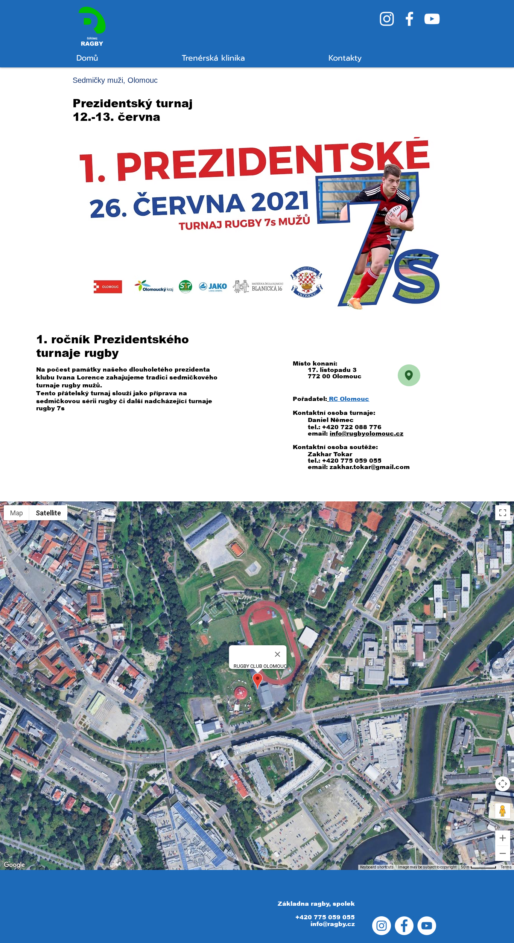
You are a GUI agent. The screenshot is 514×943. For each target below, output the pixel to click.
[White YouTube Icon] (432, 18)
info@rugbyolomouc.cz (366, 433)
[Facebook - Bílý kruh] (404, 925)
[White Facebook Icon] (409, 18)
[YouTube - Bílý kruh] (426, 925)
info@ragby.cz (332, 924)
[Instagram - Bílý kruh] (381, 925)
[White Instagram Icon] (386, 18)
